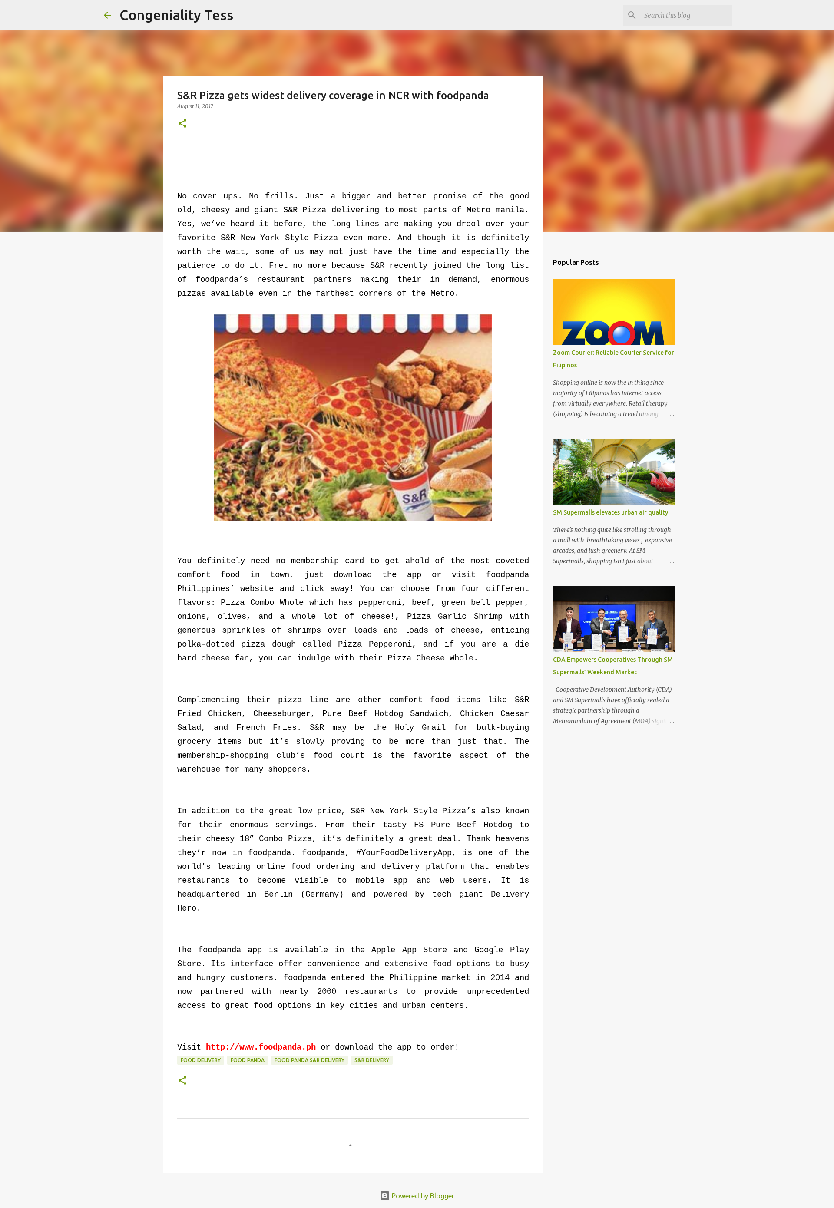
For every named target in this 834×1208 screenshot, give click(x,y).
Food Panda (248, 1060)
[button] (182, 124)
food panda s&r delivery (309, 1060)
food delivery (201, 1060)
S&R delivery (371, 1060)
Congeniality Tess (176, 15)
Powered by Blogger (422, 1196)
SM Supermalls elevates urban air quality (610, 512)
